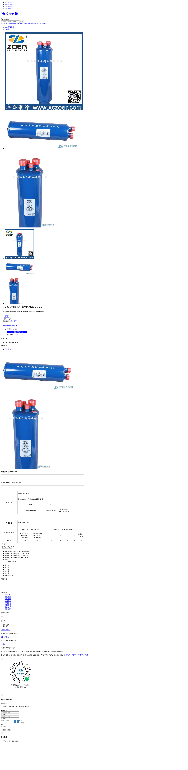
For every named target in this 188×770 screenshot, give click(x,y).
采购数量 (4, 710)
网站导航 (8, 8)
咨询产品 (4, 703)
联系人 (21, 720)
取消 (4, 730)
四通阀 (40, 23)
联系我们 (8, 607)
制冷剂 (3, 23)
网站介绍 (8, 595)
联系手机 (4, 714)
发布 (9, 730)
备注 (2, 724)
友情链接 (8, 605)
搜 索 (21, 21)
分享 (6, 316)
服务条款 (8, 597)
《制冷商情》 (9, 6)
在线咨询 (6, 321)
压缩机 (7, 23)
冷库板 (36, 23)
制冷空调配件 (9, 27)
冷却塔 (31, 23)
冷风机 (17, 23)
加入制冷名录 (9, 2)
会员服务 (8, 601)
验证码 (3, 718)
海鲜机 (26, 23)
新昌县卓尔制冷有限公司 (10, 325)
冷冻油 (22, 23)
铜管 (44, 23)
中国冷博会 (9, 4)
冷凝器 (12, 23)
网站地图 (8, 609)
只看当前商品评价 (13, 562)
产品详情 (8, 349)
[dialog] (94, 676)
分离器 (7, 29)
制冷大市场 (5, 637)
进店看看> (14, 321)
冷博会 (3, 644)
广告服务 (8, 603)
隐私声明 (8, 599)
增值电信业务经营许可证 (72, 655)
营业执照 (84, 655)
